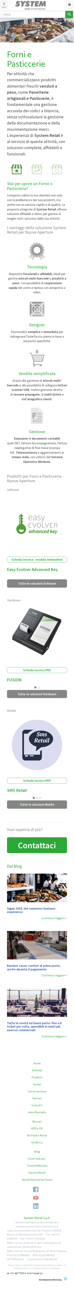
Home (37, 1063)
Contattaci (37, 845)
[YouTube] (35, 1198)
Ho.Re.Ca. (37, 1142)
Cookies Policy (27, 1265)
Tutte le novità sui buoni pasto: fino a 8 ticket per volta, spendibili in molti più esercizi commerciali (34, 1026)
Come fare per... (37, 1158)
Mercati (37, 1121)
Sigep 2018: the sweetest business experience (31, 910)
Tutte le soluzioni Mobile (37, 804)
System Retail (37, 1172)
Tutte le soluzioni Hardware (37, 694)
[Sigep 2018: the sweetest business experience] (37, 888)
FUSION (14, 680)
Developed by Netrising (50, 1279)
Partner (37, 1098)
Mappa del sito (40, 1265)
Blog (37, 1151)
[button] (5, 30)
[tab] (17, 169)
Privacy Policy (14, 1265)
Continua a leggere (53, 918)
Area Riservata (37, 1112)
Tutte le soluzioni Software (37, 583)
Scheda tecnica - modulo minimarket (37, 559)
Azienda (37, 1070)
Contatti (37, 1105)
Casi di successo (37, 1091)
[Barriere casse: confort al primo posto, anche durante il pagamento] (37, 945)
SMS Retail (17, 790)
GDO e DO (37, 1128)
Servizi (37, 1084)
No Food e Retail (37, 1135)
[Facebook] (35, 1189)
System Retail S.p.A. (37, 1218)
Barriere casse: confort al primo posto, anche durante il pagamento (34, 967)
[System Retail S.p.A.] (37, 5)
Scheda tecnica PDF (37, 670)
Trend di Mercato (37, 1165)
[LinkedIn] (35, 1206)
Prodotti (37, 1077)
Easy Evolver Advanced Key (32, 569)
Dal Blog (14, 866)
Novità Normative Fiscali (37, 1179)
